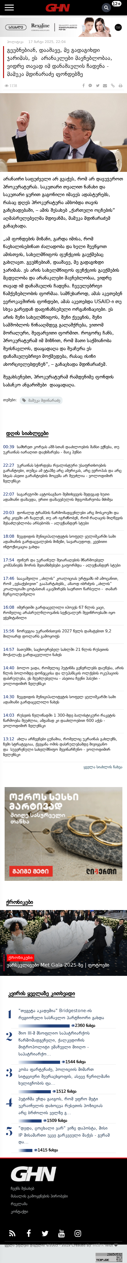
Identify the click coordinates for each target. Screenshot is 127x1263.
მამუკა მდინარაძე (43, 400)
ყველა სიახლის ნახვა (103, 767)
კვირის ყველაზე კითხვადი (41, 993)
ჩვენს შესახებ (22, 1188)
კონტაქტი (19, 1211)
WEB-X (98, 1245)
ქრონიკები (19, 902)
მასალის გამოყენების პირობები (39, 1196)
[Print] (120, 85)
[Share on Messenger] (90, 85)
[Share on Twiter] (97, 85)
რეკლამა (19, 1204)
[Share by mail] (105, 85)
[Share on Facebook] (83, 85)
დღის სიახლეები (27, 433)
